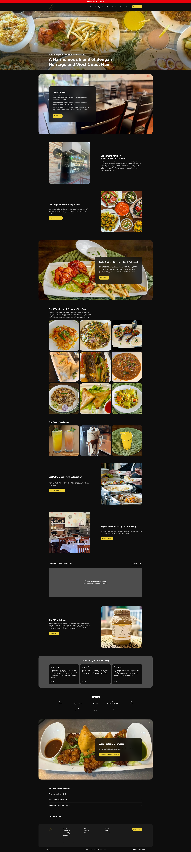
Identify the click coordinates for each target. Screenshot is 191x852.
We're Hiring (66, 833)
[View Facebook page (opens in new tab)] (47, 850)
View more (53, 677)
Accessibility (76, 843)
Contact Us (108, 833)
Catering (97, 7)
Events (122, 7)
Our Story (115, 7)
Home (65, 828)
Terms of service (67, 843)
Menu (91, 7)
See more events (136, 563)
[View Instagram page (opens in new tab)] (50, 850)
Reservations (106, 7)
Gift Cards (87, 833)
